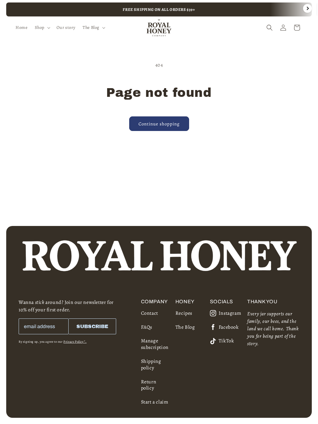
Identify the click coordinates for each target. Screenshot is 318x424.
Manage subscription (155, 344)
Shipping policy (151, 364)
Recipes (183, 313)
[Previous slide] (10, 8)
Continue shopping (159, 124)
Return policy (149, 385)
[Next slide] (307, 8)
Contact (149, 313)
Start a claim (154, 402)
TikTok (226, 341)
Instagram (230, 313)
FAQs (146, 327)
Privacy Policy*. (75, 342)
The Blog (185, 327)
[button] (41, 27)
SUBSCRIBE (92, 326)
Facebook (229, 327)
